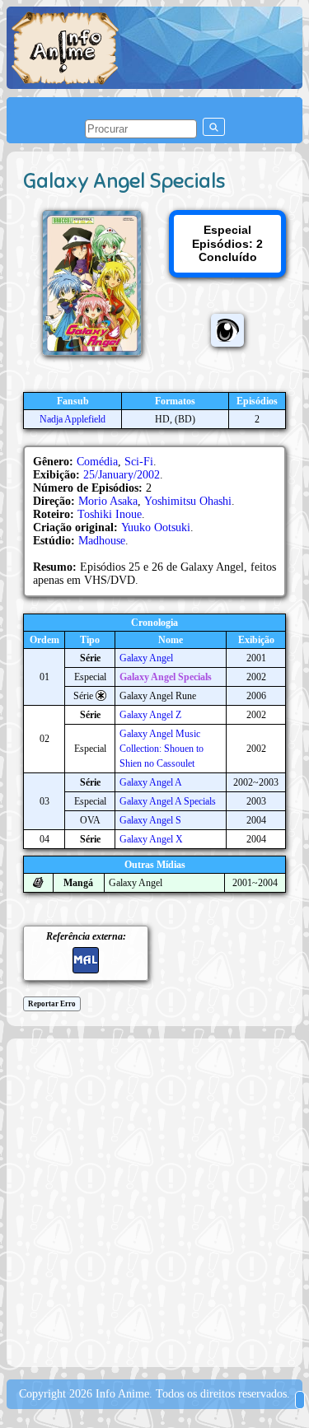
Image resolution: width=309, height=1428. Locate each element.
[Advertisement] (154, 1201)
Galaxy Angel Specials (165, 677)
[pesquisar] (214, 127)
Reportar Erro (52, 1004)
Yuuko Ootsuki (155, 527)
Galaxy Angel (146, 658)
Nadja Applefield (72, 419)
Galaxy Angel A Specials (167, 801)
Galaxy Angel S (150, 820)
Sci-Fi (138, 461)
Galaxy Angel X (151, 839)
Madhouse (101, 540)
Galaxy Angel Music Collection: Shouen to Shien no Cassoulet (161, 748)
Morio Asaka (108, 501)
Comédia (97, 461)
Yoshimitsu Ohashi (188, 501)
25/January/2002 (121, 475)
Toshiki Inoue (109, 514)
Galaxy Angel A (150, 782)
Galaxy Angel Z (150, 715)
